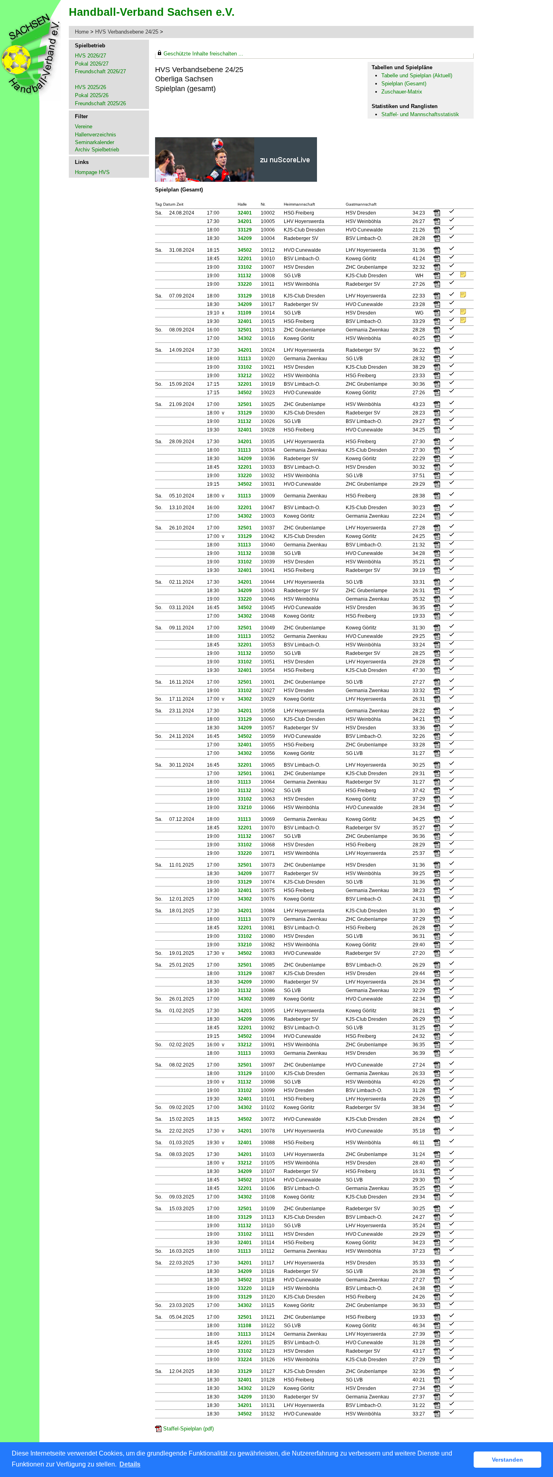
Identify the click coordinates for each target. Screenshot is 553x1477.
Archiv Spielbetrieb (97, 150)
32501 (245, 330)
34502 (245, 250)
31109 (244, 313)
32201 (245, 258)
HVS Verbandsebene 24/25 (127, 32)
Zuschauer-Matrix (401, 92)
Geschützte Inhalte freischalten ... (203, 54)
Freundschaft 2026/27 (100, 71)
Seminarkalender (94, 142)
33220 (245, 284)
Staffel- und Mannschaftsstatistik (420, 114)
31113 (244, 358)
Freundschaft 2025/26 (100, 103)
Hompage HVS (92, 172)
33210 (245, 807)
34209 (245, 238)
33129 (245, 230)
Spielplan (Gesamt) (403, 84)
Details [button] (129, 1464)
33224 (245, 1359)
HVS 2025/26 (90, 87)
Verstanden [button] (507, 1459)
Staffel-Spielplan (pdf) (188, 1429)
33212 (245, 375)
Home (82, 32)
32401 (245, 213)
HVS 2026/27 (90, 56)
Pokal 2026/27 (91, 64)
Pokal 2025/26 (91, 95)
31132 (244, 275)
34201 (245, 221)
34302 (245, 338)
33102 (245, 267)
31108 (244, 1325)
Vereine (83, 126)
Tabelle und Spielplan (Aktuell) (416, 75)
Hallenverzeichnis (95, 135)
